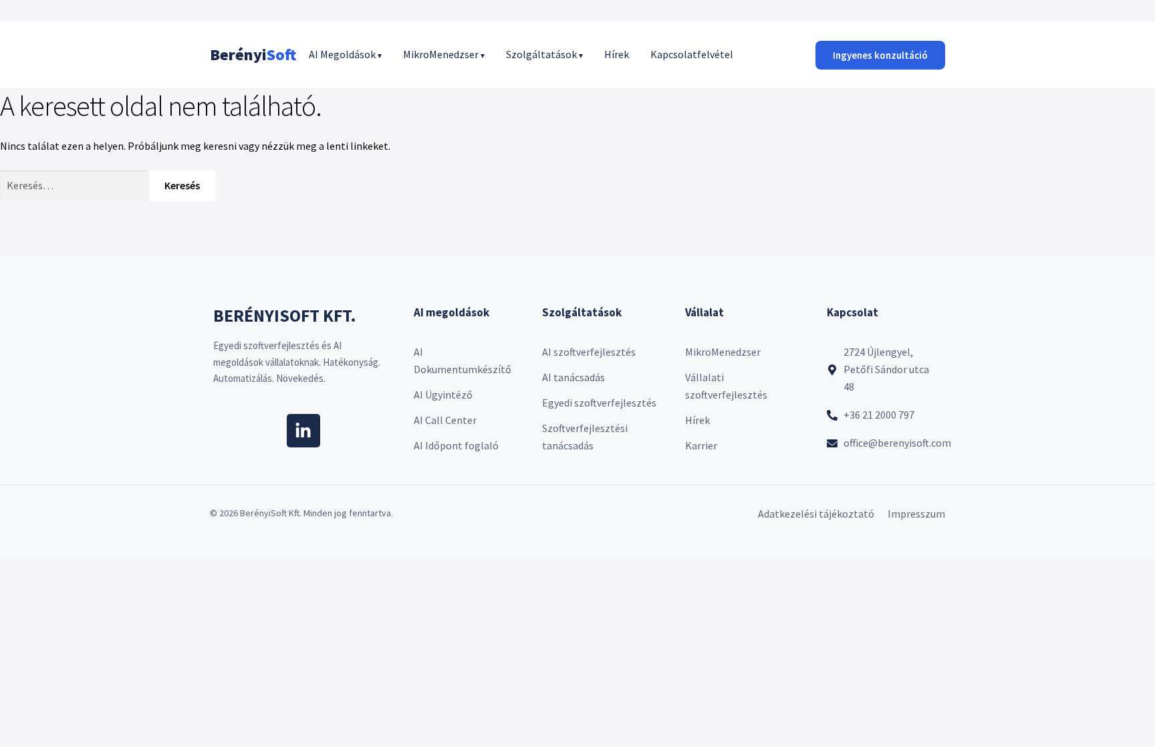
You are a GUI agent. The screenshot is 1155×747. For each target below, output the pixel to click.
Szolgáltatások (544, 54)
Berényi (253, 54)
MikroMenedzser (444, 54)
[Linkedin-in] (303, 430)
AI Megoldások (345, 54)
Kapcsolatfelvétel (691, 54)
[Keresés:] (75, 185)
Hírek (616, 54)
